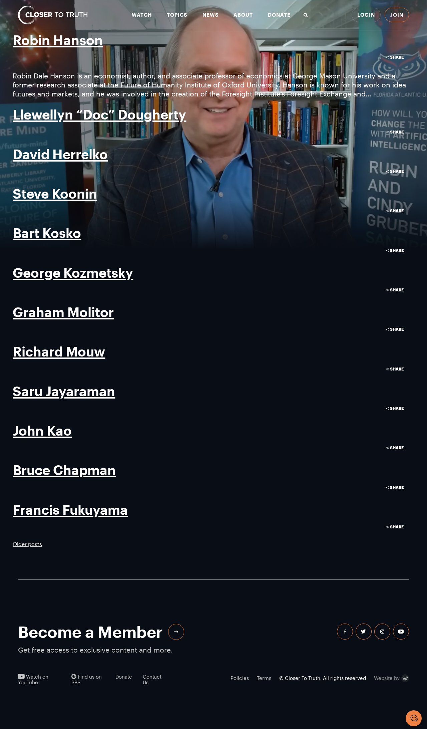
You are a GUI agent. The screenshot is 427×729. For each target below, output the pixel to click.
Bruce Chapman (64, 470)
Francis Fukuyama (70, 509)
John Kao (42, 430)
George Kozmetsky (73, 272)
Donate (279, 15)
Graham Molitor (63, 312)
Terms (264, 678)
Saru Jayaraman (64, 391)
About (243, 15)
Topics (177, 15)
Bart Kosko (47, 233)
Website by (387, 678)
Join (396, 15)
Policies (240, 678)
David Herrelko (60, 154)
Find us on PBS (86, 679)
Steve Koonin (55, 193)
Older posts (27, 544)
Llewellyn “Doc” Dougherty (99, 114)
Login (366, 15)
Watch (142, 15)
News (210, 15)
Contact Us (152, 679)
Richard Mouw (59, 351)
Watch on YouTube (33, 679)
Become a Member (90, 632)
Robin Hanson (58, 40)
